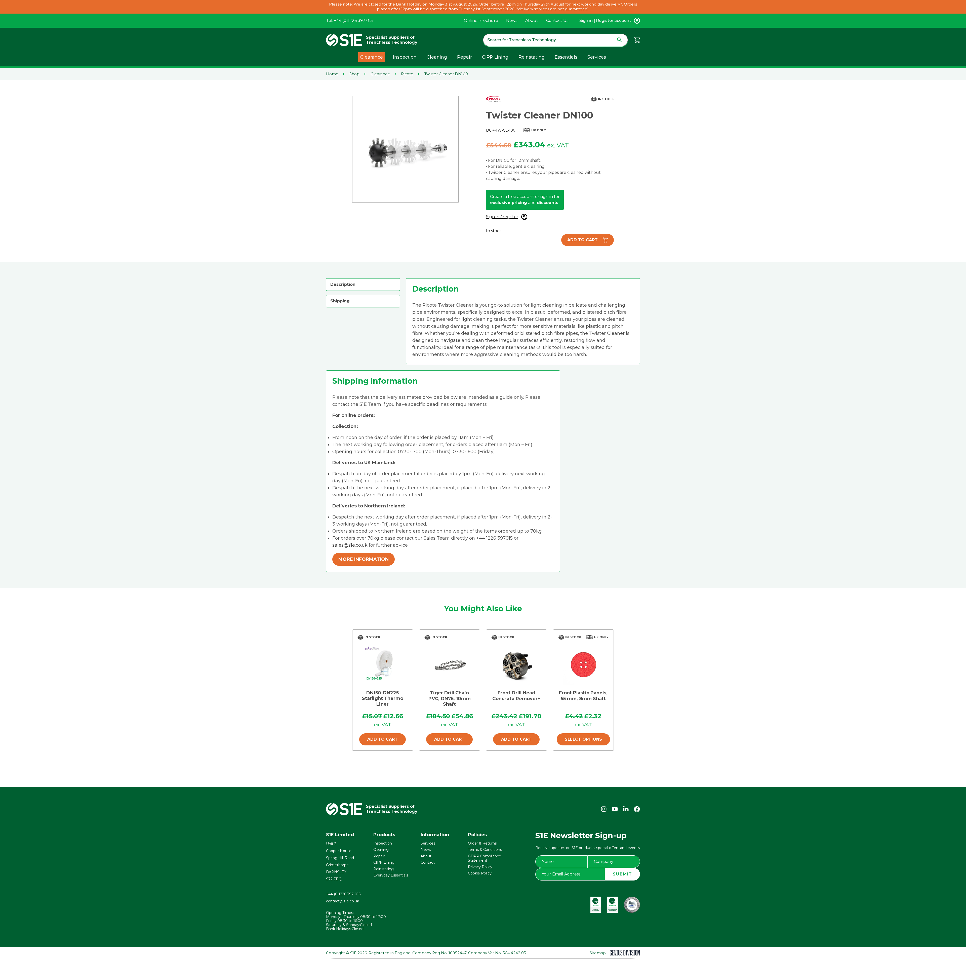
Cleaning (437, 57)
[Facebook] (637, 809)
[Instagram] (604, 809)
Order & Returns (482, 843)
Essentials (566, 57)
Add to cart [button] (382, 739)
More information (363, 559)
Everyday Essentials (390, 875)
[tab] (363, 284)
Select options (583, 739)
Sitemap (598, 952)
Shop (354, 74)
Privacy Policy (480, 867)
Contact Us (557, 20)
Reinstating (531, 57)
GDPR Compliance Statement (484, 858)
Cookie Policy (480, 873)
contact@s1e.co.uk (342, 901)
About (531, 20)
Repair (464, 57)
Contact (428, 862)
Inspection (405, 57)
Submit (622, 874)
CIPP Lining (495, 57)
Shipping (340, 301)
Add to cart (582, 239)
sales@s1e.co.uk (350, 545)
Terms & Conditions (485, 849)
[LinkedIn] (626, 809)
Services (596, 57)
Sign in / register (502, 216)
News (511, 20)
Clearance (371, 57)
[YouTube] (615, 809)
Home (332, 74)
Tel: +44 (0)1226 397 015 (349, 20)
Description (342, 284)
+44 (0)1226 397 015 (343, 894)
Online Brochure (481, 20)
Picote (407, 74)
